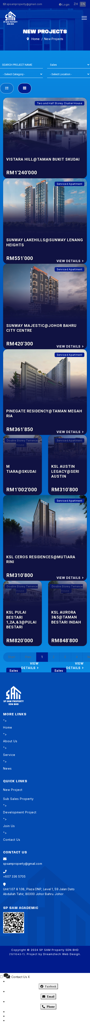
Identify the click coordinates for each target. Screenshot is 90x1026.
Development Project (19, 812)
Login (65, 4)
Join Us (9, 826)
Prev (28, 657)
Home (7, 727)
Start (11, 657)
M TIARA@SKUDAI (21, 468)
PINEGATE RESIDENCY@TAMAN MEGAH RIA (44, 413)
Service (9, 755)
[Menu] (84, 18)
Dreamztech (52, 954)
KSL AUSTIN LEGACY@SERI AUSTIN (65, 471)
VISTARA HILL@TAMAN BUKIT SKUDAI (43, 159)
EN (83, 4)
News (7, 768)
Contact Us (11, 839)
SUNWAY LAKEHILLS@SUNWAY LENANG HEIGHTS (44, 242)
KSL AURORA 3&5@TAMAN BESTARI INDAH (66, 617)
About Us (10, 741)
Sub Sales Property (18, 799)
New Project (12, 789)
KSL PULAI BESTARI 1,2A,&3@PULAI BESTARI (21, 619)
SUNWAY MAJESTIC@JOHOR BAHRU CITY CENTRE (41, 328)
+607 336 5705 (14, 876)
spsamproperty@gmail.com (24, 4)
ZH (76, 4)
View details (69, 261)
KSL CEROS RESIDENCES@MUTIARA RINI (40, 559)
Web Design (71, 954)
